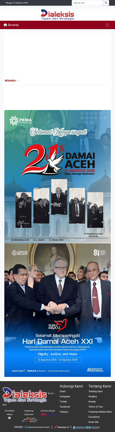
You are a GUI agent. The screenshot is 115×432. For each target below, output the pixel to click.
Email (62, 391)
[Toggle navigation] (107, 25)
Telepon (64, 411)
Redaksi (92, 396)
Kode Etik (93, 422)
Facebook (65, 406)
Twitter (63, 401)
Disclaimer (94, 416)
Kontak (92, 401)
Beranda (13, 25)
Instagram (65, 396)
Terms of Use (95, 406)
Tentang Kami (95, 391)
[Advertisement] (57, 56)
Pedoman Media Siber (100, 411)
